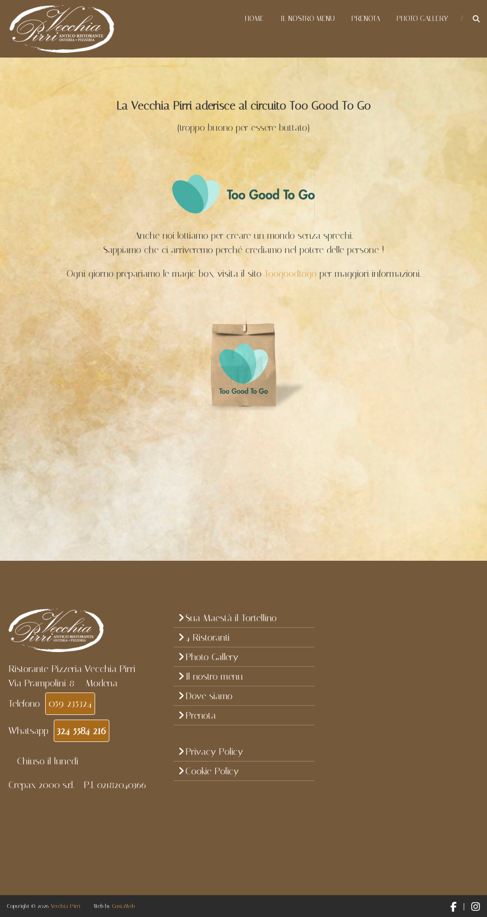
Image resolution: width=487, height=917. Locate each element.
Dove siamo (209, 696)
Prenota (365, 18)
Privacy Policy (214, 751)
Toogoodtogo (290, 273)
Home (254, 18)
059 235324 (70, 703)
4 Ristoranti (207, 637)
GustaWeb (123, 906)
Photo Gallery (422, 18)
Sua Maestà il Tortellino (231, 618)
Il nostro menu (308, 18)
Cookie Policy (212, 771)
